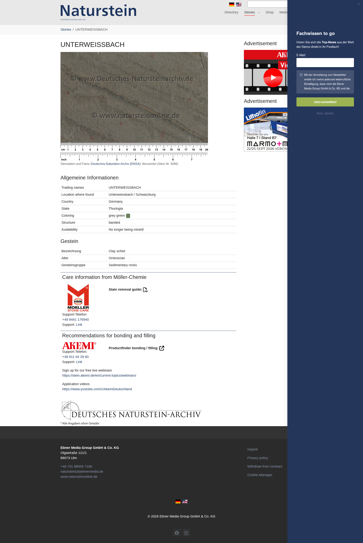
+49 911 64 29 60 (75, 357)
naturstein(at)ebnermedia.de (81, 471)
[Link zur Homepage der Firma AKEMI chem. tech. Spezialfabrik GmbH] (79, 345)
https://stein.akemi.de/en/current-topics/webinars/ (99, 375)
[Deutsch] (231, 4)
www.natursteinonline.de (78, 477)
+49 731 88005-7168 (76, 466)
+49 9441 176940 (75, 319)
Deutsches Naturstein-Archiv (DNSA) (115, 163)
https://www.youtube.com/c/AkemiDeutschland (97, 389)
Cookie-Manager (259, 475)
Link (79, 325)
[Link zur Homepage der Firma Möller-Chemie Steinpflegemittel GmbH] (78, 297)
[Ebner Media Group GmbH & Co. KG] (98, 12)
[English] (238, 4)
